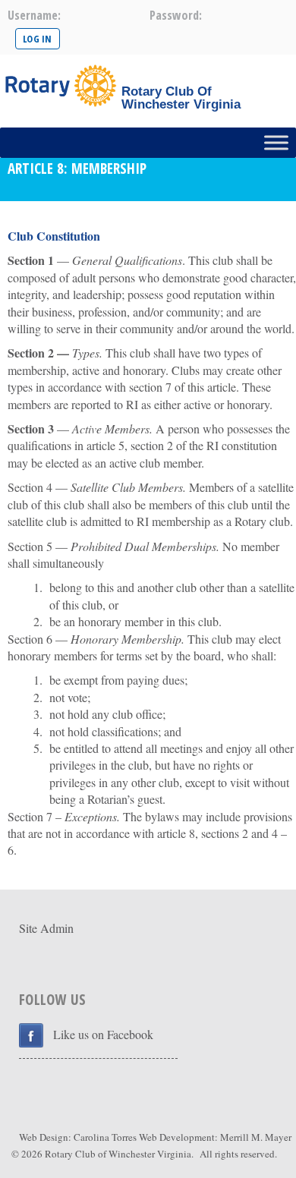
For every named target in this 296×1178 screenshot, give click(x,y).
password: (176, 15)
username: (34, 15)
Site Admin (46, 928)
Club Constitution (54, 235)
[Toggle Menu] (276, 142)
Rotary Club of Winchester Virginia (118, 1154)
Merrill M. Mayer (255, 1137)
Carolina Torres (105, 1137)
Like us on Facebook (103, 1034)
